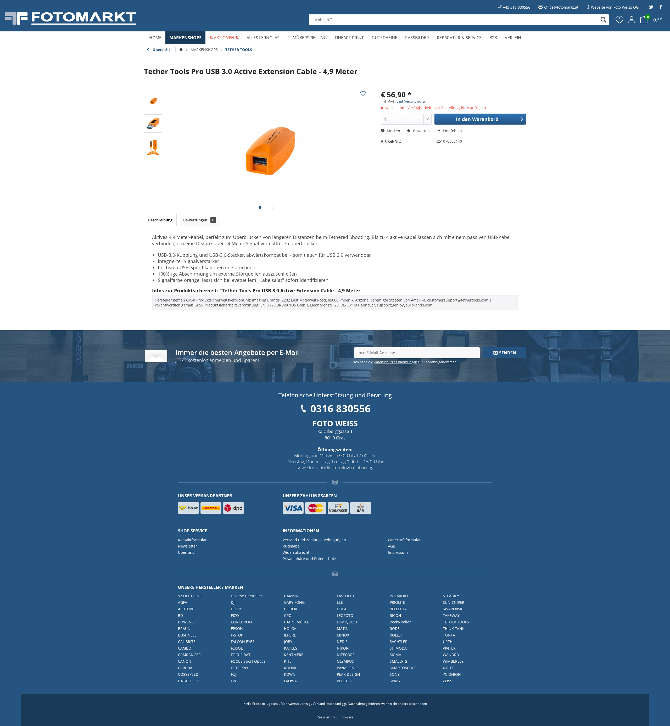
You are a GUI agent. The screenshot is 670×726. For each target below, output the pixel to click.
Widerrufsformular (404, 539)
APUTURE (186, 608)
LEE (340, 602)
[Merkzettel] (619, 19)
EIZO (235, 615)
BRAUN (184, 628)
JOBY (288, 641)
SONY (395, 674)
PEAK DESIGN (348, 674)
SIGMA (395, 654)
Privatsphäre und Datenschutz (309, 558)
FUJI (234, 674)
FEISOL (237, 648)
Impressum (398, 552)
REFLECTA (398, 608)
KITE (288, 661)
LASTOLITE (346, 595)
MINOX (343, 635)
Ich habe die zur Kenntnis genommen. (405, 362)
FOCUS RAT (240, 654)
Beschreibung (160, 219)
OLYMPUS (345, 661)
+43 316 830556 (516, 7)
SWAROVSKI (453, 608)
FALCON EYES (242, 641)
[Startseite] (181, 49)
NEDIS (342, 641)
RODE (395, 628)
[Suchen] (603, 19)
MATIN (343, 628)
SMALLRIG (398, 661)
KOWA (289, 674)
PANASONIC (347, 667)
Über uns (186, 552)
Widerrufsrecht (296, 552)
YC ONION (452, 674)
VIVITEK (449, 648)
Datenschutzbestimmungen (395, 362)
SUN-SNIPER (453, 602)
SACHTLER (398, 641)
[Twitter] (651, 7)
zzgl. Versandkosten (411, 101)
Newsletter (187, 546)
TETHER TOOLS (456, 621)
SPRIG (395, 680)
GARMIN (291, 595)
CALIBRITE (187, 641)
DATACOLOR (189, 680)
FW (233, 680)
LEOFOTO (345, 615)
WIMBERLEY (453, 661)
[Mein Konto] (631, 19)
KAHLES (290, 648)
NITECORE (346, 654)
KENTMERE (293, 654)
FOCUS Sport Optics (248, 661)
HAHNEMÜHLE (296, 621)
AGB (391, 546)
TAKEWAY (451, 615)
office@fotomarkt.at (561, 7)
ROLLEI (396, 635)
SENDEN (507, 353)
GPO (288, 615)
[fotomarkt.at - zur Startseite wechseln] (120, 18)
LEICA (342, 608)
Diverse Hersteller (246, 595)
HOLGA (290, 628)
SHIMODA (398, 648)
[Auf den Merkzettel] (363, 93)
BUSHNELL (187, 635)
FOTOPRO (239, 667)
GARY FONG (294, 602)
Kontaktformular (192, 539)
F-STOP (237, 635)
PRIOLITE (397, 602)
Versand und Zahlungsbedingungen (314, 539)
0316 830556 (340, 408)
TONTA (449, 635)
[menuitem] (459, 19)
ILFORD (290, 635)
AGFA (182, 602)
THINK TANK (454, 628)
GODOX (290, 608)
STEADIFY (451, 595)
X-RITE (448, 667)
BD (180, 615)
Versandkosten (323, 703)
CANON (184, 661)
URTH (448, 641)
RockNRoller (400, 621)
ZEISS (447, 680)
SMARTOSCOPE (403, 667)
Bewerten (421, 130)
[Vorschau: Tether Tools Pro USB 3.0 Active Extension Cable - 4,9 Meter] (153, 100)
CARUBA (185, 667)
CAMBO (184, 648)
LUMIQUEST (347, 621)
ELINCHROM (241, 621)
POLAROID (399, 595)
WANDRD (451, 654)
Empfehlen (452, 130)
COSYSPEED (188, 674)
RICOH (395, 615)
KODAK (290, 667)
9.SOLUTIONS (190, 595)
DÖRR (236, 608)
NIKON (343, 648)
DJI (233, 602)
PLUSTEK (344, 680)
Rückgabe (291, 546)
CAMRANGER (189, 654)
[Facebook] (661, 7)
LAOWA (290, 680)
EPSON (237, 628)
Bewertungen (198, 219)
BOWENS (186, 621)
